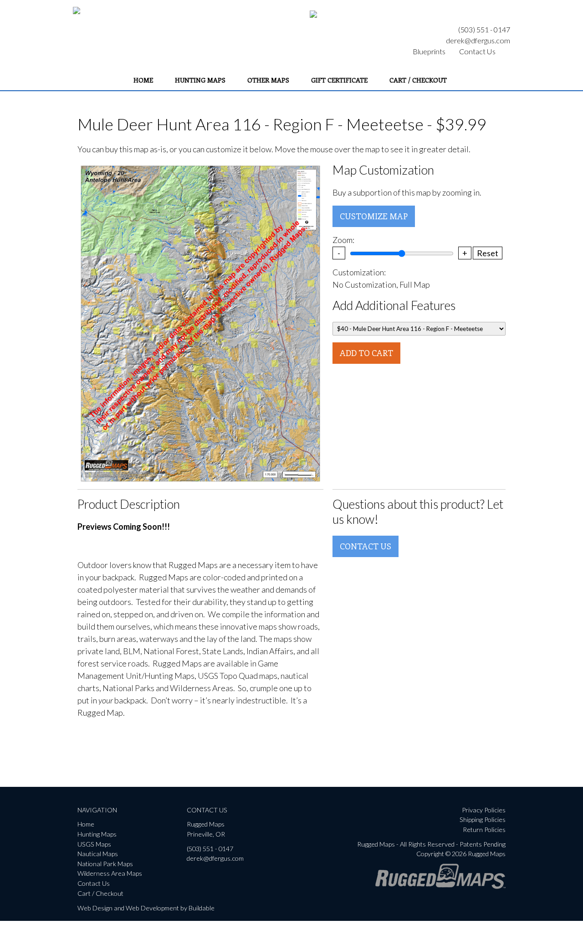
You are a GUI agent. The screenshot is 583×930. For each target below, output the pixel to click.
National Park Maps (105, 864)
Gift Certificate (339, 79)
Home (143, 79)
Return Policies (484, 829)
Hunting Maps (200, 79)
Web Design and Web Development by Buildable (146, 908)
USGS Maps (94, 844)
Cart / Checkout (418, 79)
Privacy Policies (484, 810)
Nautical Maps (97, 854)
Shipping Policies (483, 819)
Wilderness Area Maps (109, 873)
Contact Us (477, 51)
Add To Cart (366, 352)
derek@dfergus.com (478, 40)
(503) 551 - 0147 (484, 29)
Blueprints (429, 51)
